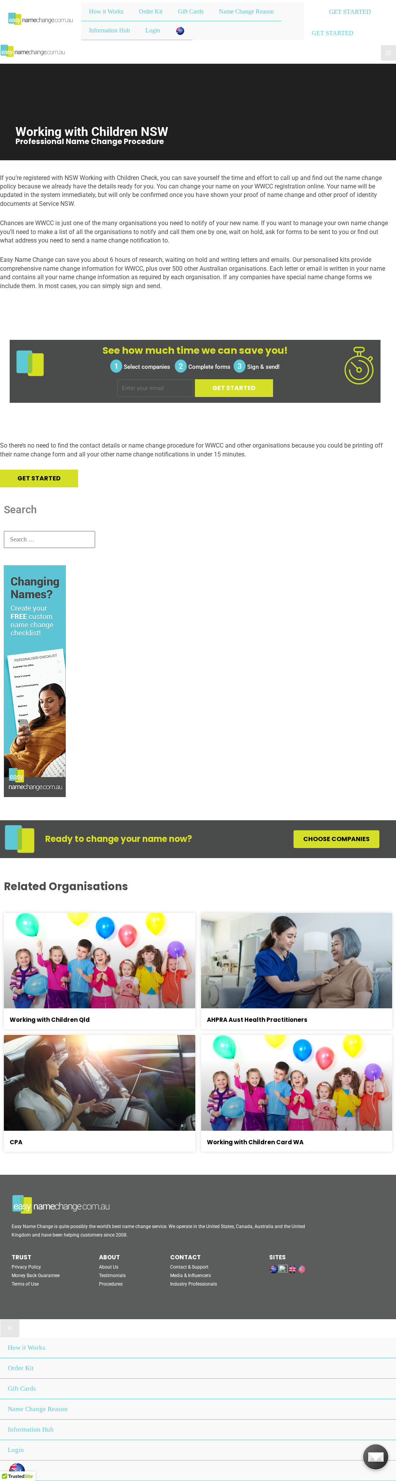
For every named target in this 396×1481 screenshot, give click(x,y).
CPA (16, 1142)
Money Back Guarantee (36, 1275)
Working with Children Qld (50, 1020)
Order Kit (150, 11)
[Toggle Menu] (268, 2)
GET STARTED (332, 33)
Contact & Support (189, 1267)
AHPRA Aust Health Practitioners (257, 1020)
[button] (350, 12)
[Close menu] (10, 1328)
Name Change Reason (246, 11)
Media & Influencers (190, 1275)
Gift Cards (190, 11)
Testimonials (112, 1275)
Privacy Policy (26, 1267)
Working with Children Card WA (255, 1142)
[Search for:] (49, 539)
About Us (108, 1267)
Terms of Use (25, 1284)
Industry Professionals (193, 1284)
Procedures (111, 1284)
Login (152, 30)
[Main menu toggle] (388, 52)
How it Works (106, 11)
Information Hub (109, 30)
